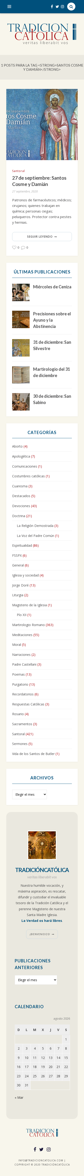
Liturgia (17, 595)
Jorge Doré (20, 585)
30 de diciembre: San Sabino (52, 399)
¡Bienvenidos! (40, 934)
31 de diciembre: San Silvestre (52, 345)
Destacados (21, 496)
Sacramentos (22, 724)
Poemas (18, 674)
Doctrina (18, 516)
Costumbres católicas (28, 476)
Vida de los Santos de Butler (33, 753)
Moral (16, 644)
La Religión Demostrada (35, 525)
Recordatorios (23, 694)
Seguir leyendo (40, 237)
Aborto (17, 446)
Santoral (18, 171)
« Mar (19, 1097)
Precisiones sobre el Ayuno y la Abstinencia (52, 320)
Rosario (18, 714)
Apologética (21, 456)
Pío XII (21, 615)
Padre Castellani (24, 664)
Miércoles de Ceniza (52, 286)
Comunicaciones (24, 466)
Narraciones (21, 654)
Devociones (21, 506)
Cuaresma (20, 486)
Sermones (20, 743)
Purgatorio (20, 684)
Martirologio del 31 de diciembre (51, 372)
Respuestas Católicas (28, 704)
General (18, 565)
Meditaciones (22, 635)
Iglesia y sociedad (25, 575)
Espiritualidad (22, 545)
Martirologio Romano (28, 625)
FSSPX (17, 555)
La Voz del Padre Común (35, 535)
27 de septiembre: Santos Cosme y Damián (39, 181)
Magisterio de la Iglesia (29, 605)
